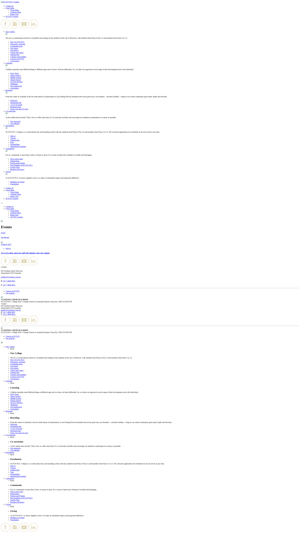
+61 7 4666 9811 (9, 281)
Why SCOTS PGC (17, 42)
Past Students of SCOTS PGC (21, 165)
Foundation (14, 184)
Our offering (15, 124)
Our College (10, 32)
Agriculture (14, 88)
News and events (16, 159)
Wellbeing (14, 84)
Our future (14, 48)
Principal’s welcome (17, 44)
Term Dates (14, 10)
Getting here (14, 140)
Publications (14, 161)
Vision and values (16, 53)
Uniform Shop (15, 12)
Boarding (9, 90)
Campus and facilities (18, 57)
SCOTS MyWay (16, 82)
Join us (12, 136)
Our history (14, 50)
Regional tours (15, 107)
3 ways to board (16, 105)
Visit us (13, 138)
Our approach (15, 121)
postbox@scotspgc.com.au (11, 277)
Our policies (10, 293)
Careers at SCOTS (17, 59)
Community (10, 149)
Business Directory (17, 169)
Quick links (10, 8)
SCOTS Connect (12, 16)
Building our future (17, 182)
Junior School (15, 76)
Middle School (15, 78)
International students (18, 147)
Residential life (15, 103)
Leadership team (16, 46)
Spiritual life (14, 55)
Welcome (13, 101)
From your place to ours (19, 109)
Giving (8, 172)
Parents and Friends (17, 163)
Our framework (16, 86)
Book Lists (14, 14)
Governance (14, 61)
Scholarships (15, 144)
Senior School (15, 80)
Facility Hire (15, 167)
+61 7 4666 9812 (9, 285)
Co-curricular (10, 111)
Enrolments (10, 126)
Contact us (9, 6)
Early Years (14, 73)
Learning (9, 63)
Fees (12, 142)
